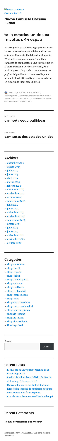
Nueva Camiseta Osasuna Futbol (18, 433)
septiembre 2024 (16, 201)
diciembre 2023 (15, 212)
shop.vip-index (15, 317)
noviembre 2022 (16, 239)
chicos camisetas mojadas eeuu (18, 101)
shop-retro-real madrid (20, 306)
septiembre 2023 (16, 220)
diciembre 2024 (15, 189)
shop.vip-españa (16, 313)
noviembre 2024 (16, 193)
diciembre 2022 (15, 235)
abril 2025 (12, 178)
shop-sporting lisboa (18, 310)
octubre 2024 (14, 197)
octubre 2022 (14, 243)
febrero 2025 (14, 185)
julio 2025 (12, 170)
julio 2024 (12, 204)
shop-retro (13, 298)
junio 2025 (13, 174)
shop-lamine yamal (17, 279)
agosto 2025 (13, 166)
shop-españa (14, 272)
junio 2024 (13, 208)
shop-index (13, 275)
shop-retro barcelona (18, 302)
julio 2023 (12, 227)
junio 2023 (12, 231)
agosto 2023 (13, 223)
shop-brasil (13, 268)
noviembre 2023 (16, 216)
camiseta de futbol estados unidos (36, 98)
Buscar (8, 341)
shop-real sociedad (17, 294)
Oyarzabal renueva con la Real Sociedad (28, 385)
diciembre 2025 (15, 163)
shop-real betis (15, 287)
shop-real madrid (16, 291)
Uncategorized (11, 96)
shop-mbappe (14, 283)
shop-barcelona (15, 264)
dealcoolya (13, 93)
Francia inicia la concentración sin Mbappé (30, 396)
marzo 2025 (13, 182)
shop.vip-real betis (17, 321)
